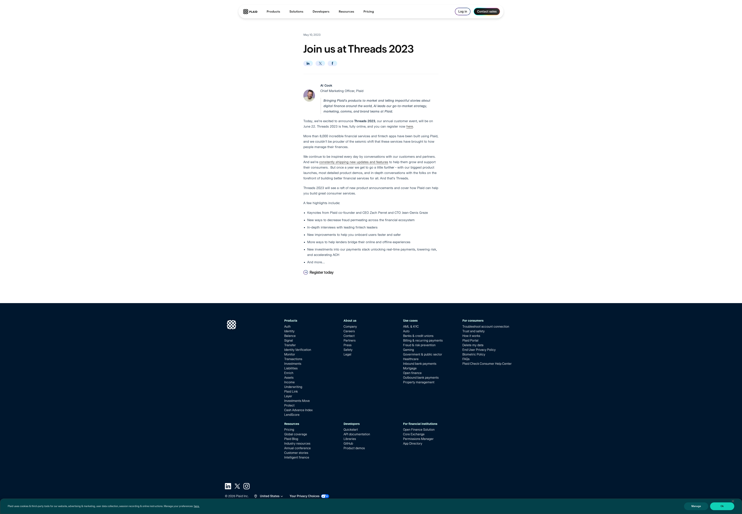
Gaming (408, 350)
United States (269, 496)
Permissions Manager (418, 439)
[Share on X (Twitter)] (320, 63)
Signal (288, 340)
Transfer (290, 345)
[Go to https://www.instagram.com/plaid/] (246, 486)
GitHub (348, 443)
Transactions (293, 359)
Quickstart (351, 429)
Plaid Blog (291, 439)
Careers (349, 331)
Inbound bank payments (419, 364)
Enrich (288, 373)
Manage (696, 506)
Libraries (350, 439)
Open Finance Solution (419, 429)
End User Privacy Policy (479, 350)
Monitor (289, 354)
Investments (292, 364)
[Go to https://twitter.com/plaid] (237, 486)
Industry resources (297, 443)
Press (347, 345)
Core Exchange (414, 434)
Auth (287, 326)
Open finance (412, 373)
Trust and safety (473, 331)
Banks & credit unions (418, 336)
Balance (290, 336)
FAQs (466, 359)
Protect (289, 405)
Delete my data (472, 345)
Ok (722, 506)
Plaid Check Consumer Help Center (487, 364)
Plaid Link (291, 391)
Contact (349, 336)
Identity (289, 331)
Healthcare (411, 359)
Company (350, 326)
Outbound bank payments (421, 377)
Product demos (354, 448)
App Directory (412, 443)
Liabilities (291, 368)
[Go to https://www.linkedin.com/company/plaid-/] (228, 486)
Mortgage (410, 368)
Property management (418, 382)
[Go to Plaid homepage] (250, 11)
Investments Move (297, 401)
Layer (288, 396)
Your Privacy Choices (304, 496)
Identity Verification (297, 350)
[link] (368, 11)
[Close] (733, 501)
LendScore (292, 415)
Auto (406, 331)
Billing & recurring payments (423, 340)
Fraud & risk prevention (419, 345)
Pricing (289, 429)
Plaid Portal (470, 340)
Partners (350, 340)
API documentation (357, 434)
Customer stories (296, 453)
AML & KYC (411, 326)
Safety (348, 350)
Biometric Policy (473, 354)
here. (196, 506)
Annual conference (297, 448)
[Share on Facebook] (332, 63)
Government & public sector (422, 354)
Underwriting (293, 387)
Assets (289, 377)
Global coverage (295, 434)
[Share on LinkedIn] (308, 63)
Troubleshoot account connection (485, 326)
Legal (347, 354)
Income (289, 382)
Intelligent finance (296, 457)
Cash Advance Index (298, 410)
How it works (471, 336)
